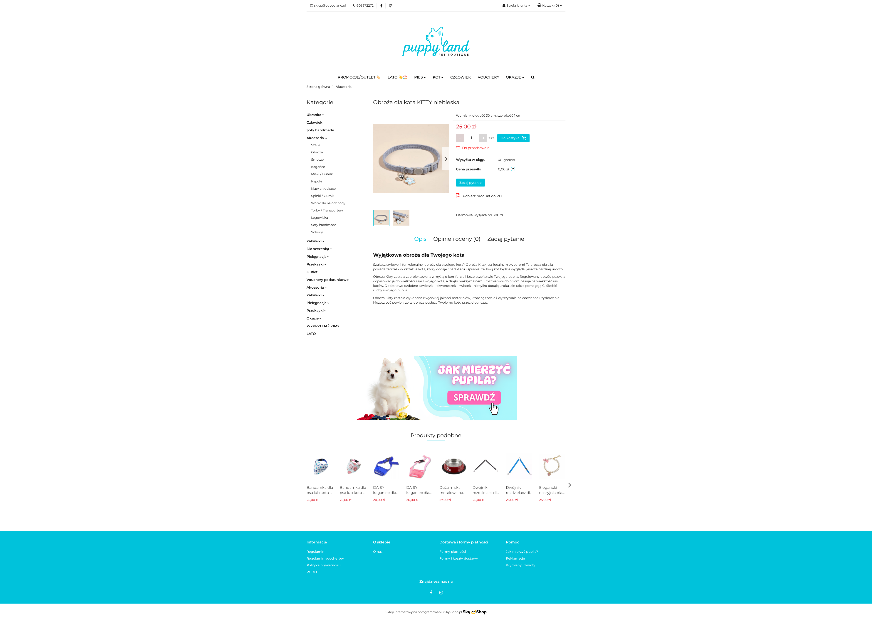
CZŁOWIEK (460, 77)
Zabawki (314, 241)
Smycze (317, 159)
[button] (549, 5)
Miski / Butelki (322, 174)
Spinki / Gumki (322, 196)
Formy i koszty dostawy (458, 558)
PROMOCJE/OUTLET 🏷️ (359, 77)
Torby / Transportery (327, 210)
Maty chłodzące (323, 189)
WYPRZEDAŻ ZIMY (323, 326)
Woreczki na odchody (328, 203)
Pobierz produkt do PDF (483, 196)
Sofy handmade (320, 130)
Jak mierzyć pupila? (522, 552)
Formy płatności (452, 552)
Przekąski (316, 264)
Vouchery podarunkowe (328, 280)
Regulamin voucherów (325, 558)
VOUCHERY (488, 77)
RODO (312, 572)
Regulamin (316, 552)
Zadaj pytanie (470, 183)
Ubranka (314, 115)
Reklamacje (515, 558)
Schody (317, 232)
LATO (311, 334)
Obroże (317, 152)
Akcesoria (316, 138)
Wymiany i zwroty (520, 565)
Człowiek (314, 122)
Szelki (315, 145)
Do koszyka (510, 138)
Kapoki (316, 181)
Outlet (312, 272)
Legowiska (319, 218)
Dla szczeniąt (318, 249)
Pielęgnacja (317, 256)
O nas (377, 552)
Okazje (313, 318)
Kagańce (318, 167)
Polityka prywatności (324, 565)
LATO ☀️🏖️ (397, 77)
